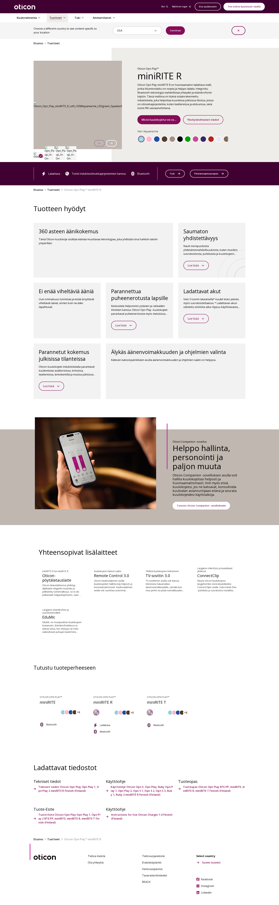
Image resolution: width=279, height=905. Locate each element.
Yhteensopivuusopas (206, 173)
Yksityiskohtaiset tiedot (203, 119)
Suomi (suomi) (211, 862)
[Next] (111, 143)
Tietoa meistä (96, 856)
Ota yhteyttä (95, 862)
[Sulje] (238, 30)
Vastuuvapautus (152, 869)
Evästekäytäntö (151, 862)
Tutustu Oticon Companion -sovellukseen (201, 505)
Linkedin (206, 892)
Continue (175, 30)
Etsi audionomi (208, 6)
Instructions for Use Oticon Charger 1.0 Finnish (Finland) (141, 816)
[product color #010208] (180, 139)
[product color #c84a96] (195, 139)
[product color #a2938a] (172, 139)
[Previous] (99, 143)
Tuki (172, 173)
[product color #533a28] (164, 139)
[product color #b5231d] (211, 139)
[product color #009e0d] (188, 139)
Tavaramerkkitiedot (154, 875)
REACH (146, 882)
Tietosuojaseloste (153, 856)
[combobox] (135, 30)
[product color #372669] (203, 139)
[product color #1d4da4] (157, 139)
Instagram (207, 886)
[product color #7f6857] (226, 139)
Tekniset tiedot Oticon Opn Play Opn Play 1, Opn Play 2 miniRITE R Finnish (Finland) (68, 789)
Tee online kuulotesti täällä (244, 6)
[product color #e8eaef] (219, 139)
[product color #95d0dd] (141, 139)
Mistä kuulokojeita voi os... (159, 119)
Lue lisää (193, 265)
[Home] (24, 6)
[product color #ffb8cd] (149, 139)
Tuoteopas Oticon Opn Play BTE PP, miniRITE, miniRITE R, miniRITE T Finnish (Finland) (214, 789)
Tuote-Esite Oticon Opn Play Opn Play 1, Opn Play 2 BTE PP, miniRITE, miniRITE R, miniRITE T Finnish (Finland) (69, 818)
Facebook (207, 879)
